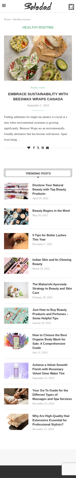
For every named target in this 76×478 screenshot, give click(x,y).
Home (7, 19)
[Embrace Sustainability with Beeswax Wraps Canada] (38, 58)
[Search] (71, 7)
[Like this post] (28, 148)
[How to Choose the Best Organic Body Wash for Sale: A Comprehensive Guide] (16, 341)
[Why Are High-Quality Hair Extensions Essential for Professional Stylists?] (16, 422)
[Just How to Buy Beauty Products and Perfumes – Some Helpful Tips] (16, 316)
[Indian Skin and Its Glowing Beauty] (16, 266)
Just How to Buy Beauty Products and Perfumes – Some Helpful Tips (50, 314)
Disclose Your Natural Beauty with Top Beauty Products (49, 189)
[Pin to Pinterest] (43, 148)
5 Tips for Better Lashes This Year (49, 237)
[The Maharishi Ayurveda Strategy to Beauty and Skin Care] (16, 290)
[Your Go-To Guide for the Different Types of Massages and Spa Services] (16, 396)
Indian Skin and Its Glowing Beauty (51, 262)
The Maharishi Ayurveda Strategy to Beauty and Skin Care (52, 288)
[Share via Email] (47, 148)
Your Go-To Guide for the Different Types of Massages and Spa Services (52, 395)
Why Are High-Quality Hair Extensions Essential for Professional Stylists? (51, 420)
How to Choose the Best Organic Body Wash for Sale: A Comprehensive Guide (49, 341)
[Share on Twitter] (38, 148)
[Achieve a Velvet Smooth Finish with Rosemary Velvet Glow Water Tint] (16, 371)
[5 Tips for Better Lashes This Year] (16, 241)
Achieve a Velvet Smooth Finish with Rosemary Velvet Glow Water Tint (49, 369)
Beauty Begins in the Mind (51, 210)
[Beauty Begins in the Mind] (16, 217)
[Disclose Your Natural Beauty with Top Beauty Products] (16, 191)
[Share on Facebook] (34, 148)
